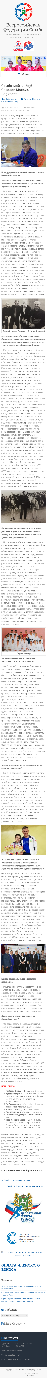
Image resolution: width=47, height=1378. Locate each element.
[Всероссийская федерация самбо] (18, 42)
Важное (27, 99)
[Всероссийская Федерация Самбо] (23, 3)
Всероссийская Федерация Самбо (23, 27)
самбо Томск (30, 108)
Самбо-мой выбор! (10, 102)
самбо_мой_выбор (24, 110)
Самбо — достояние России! (15, 1180)
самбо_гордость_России (9, 110)
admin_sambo (10, 99)
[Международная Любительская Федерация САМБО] (28, 42)
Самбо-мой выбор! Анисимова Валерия (26, 1186)
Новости (36, 99)
